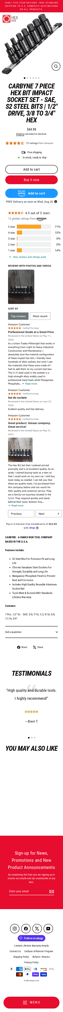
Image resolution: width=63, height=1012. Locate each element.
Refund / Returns (41, 956)
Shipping (20, 134)
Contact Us (15, 951)
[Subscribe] (51, 891)
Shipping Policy (21, 956)
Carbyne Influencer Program (38, 951)
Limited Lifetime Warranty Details (31, 945)
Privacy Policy (31, 962)
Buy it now (31, 180)
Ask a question (13, 632)
